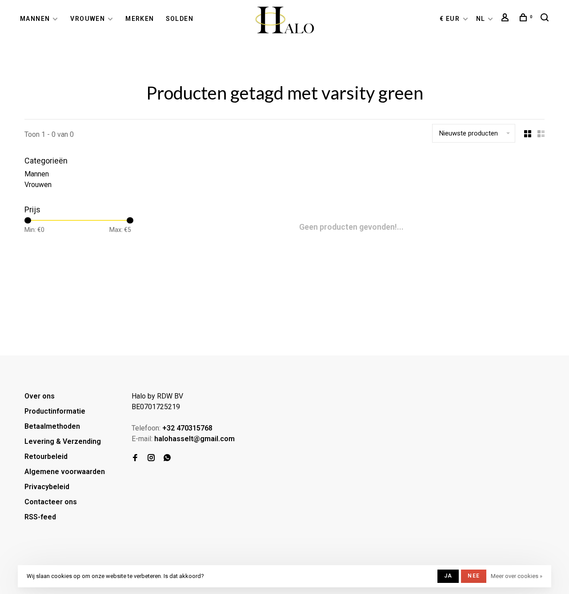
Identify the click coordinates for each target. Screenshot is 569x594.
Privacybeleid (46, 486)
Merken (139, 18)
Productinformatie (54, 411)
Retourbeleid (46, 456)
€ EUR (450, 18)
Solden (179, 18)
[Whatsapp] (167, 458)
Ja (448, 576)
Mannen (35, 18)
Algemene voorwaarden (64, 471)
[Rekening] (506, 18)
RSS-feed (40, 517)
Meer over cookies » (516, 576)
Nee (474, 576)
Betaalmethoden (52, 426)
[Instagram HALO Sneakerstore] (151, 458)
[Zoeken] (546, 18)
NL (480, 18)
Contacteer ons (50, 502)
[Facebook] (135, 458)
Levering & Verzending (62, 441)
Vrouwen (87, 18)
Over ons (39, 396)
